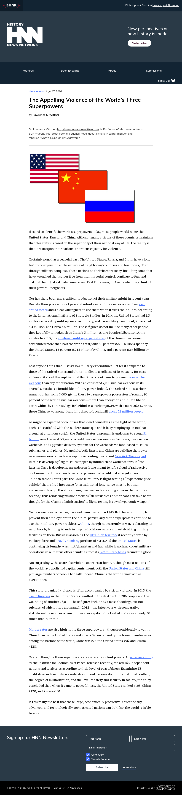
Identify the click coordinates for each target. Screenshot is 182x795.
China (84, 523)
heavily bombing (67, 540)
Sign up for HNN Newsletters (68, 787)
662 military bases (113, 552)
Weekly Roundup (101, 759)
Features (28, 70)
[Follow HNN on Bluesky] (173, 80)
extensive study (141, 657)
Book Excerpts (70, 70)
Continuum (97, 754)
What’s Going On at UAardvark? (60, 138)
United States (127, 540)
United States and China (126, 568)
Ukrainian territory (103, 535)
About (112, 70)
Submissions (154, 70)
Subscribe (139, 43)
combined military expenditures (81, 338)
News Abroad (36, 91)
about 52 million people (126, 411)
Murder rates (38, 629)
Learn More (129, 767)
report (130, 456)
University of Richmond (165, 5)
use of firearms (39, 596)
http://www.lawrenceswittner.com (78, 129)
